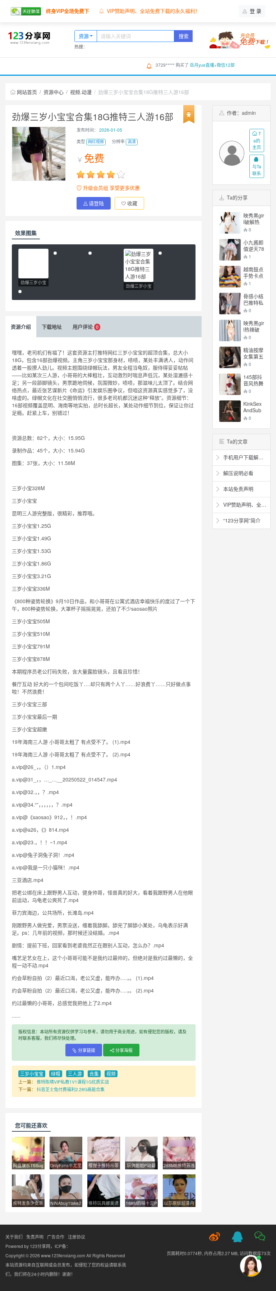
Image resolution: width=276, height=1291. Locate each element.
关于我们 (14, 1237)
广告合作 (55, 1237)
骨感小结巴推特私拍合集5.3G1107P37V (253, 299)
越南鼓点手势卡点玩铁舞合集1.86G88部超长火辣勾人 (253, 272)
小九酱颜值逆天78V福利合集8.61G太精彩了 (253, 245)
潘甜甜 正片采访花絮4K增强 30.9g (223, 65)
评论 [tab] (85, 326)
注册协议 (76, 1237)
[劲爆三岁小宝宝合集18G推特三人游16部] (33, 264)
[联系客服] (237, 1236)
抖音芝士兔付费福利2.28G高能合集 (71, 1089)
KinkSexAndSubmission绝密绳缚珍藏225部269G (253, 406)
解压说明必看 (237, 473)
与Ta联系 (256, 169)
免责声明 (34, 1237)
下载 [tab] (52, 326)
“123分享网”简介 (241, 520)
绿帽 (55, 1073)
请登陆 (96, 203)
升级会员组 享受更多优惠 (111, 187)
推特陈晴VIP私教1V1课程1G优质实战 (73, 1082)
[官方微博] (214, 1236)
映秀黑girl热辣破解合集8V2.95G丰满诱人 (253, 326)
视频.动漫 (81, 91)
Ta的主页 (256, 140)
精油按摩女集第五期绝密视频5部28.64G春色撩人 (253, 353)
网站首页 (27, 66)
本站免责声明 (122, 10)
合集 (94, 1073)
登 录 (254, 10)
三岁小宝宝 (31, 1073)
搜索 (184, 35)
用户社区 (100, 66)
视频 (111, 1073)
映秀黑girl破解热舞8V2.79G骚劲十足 (253, 218)
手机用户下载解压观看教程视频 (245, 457)
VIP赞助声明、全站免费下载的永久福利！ (245, 504)
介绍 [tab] (21, 326)
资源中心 (64, 66)
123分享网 (40, 1246)
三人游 (75, 1073)
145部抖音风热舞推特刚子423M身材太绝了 (253, 380)
